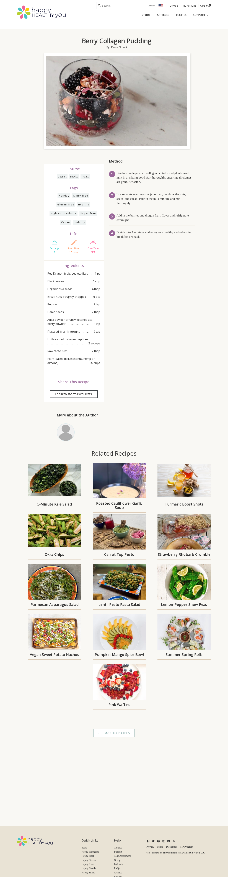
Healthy (83, 204)
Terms (160, 846)
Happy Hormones (90, 851)
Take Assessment (122, 856)
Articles (163, 15)
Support (202, 15)
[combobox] (119, 5)
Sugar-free (88, 213)
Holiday (63, 195)
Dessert (62, 176)
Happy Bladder (89, 868)
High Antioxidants (63, 213)
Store (146, 15)
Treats (85, 176)
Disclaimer (171, 846)
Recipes (181, 15)
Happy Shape (88, 872)
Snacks (74, 176)
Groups (117, 860)
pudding (79, 222)
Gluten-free (65, 204)
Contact (118, 847)
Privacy (150, 846)
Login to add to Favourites (73, 394)
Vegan (65, 222)
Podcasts (118, 864)
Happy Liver (88, 864)
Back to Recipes (116, 733)
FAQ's (117, 868)
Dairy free (80, 195)
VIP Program (186, 846)
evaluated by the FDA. (193, 852)
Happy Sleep (88, 856)
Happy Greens (89, 860)
